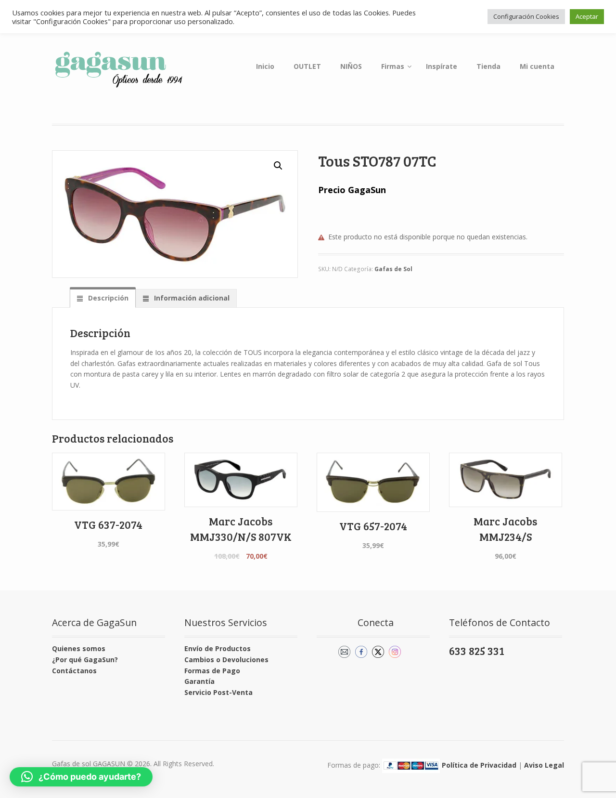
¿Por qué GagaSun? (85, 659)
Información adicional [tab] (191, 297)
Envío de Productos (217, 648)
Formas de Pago (212, 670)
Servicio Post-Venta (218, 692)
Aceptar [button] (587, 16)
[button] (278, 165)
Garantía (199, 681)
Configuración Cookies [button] (526, 16)
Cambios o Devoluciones (226, 659)
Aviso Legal (544, 764)
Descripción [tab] (107, 297)
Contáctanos (74, 670)
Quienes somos (78, 648)
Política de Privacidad (479, 764)
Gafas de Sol (393, 269)
